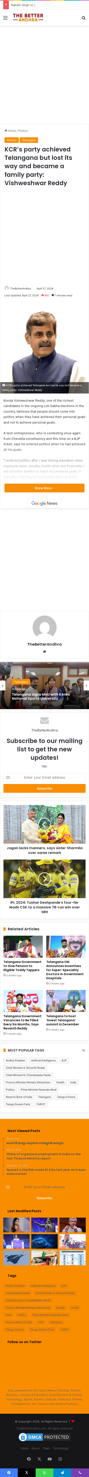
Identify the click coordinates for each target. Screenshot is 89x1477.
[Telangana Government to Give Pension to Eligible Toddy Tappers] (23, 947)
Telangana (29, 140)
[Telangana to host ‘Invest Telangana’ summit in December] (66, 1001)
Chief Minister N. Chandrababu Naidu (28, 1075)
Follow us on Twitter (24, 1342)
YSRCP (40, 1104)
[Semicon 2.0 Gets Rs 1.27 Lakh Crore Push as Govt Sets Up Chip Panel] (72, 1225)
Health (60, 1082)
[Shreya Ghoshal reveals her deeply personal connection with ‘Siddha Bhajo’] (44, 1225)
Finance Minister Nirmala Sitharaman (28, 1082)
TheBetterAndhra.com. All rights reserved (44, 1428)
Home (11, 130)
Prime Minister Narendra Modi (39, 1089)
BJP (64, 1060)
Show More (43, 488)
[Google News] (44, 503)
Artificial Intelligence (43, 1060)
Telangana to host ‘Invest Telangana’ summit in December (62, 1020)
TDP (40, 1322)
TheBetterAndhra (20, 288)
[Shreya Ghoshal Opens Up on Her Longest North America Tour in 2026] (16, 1225)
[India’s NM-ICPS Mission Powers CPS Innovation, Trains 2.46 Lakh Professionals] (72, 1257)
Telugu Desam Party (18, 1104)
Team (46, 1448)
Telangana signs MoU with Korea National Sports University (41, 696)
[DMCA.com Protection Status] (44, 1441)
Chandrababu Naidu (18, 1293)
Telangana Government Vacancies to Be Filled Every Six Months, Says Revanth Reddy (22, 1022)
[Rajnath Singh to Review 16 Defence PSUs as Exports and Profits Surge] (72, 1241)
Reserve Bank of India (19, 1097)
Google (60, 1307)
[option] (44, 685)
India (73, 1082)
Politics (23, 130)
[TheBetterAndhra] (28, 17)
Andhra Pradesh (15, 1060)
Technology (60, 1448)
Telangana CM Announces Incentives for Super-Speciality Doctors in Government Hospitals (65, 970)
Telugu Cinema (66, 1097)
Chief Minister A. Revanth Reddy (25, 1067)
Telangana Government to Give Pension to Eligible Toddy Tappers (22, 966)
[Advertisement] (44, 74)
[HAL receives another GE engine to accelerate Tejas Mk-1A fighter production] (16, 1257)
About (36, 1448)
